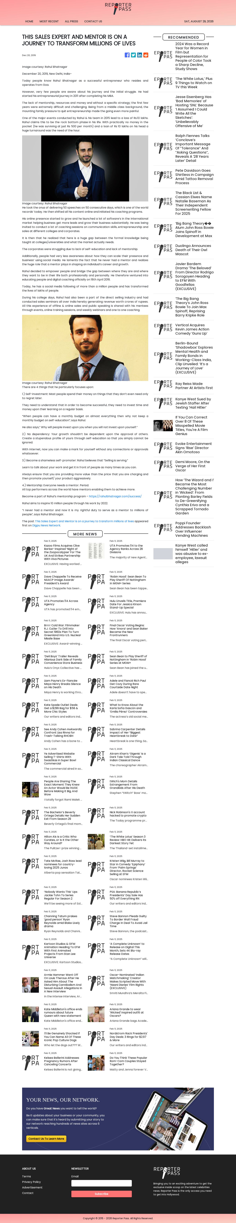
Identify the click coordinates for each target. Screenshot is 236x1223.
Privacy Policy (31, 1182)
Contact (28, 1193)
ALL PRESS (71, 21)
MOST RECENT (49, 21)
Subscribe (101, 1194)
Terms (26, 1176)
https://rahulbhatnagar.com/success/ (115, 496)
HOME (29, 21)
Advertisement (32, 1187)
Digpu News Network (46, 525)
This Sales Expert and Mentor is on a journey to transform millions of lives (84, 521)
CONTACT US (93, 21)
